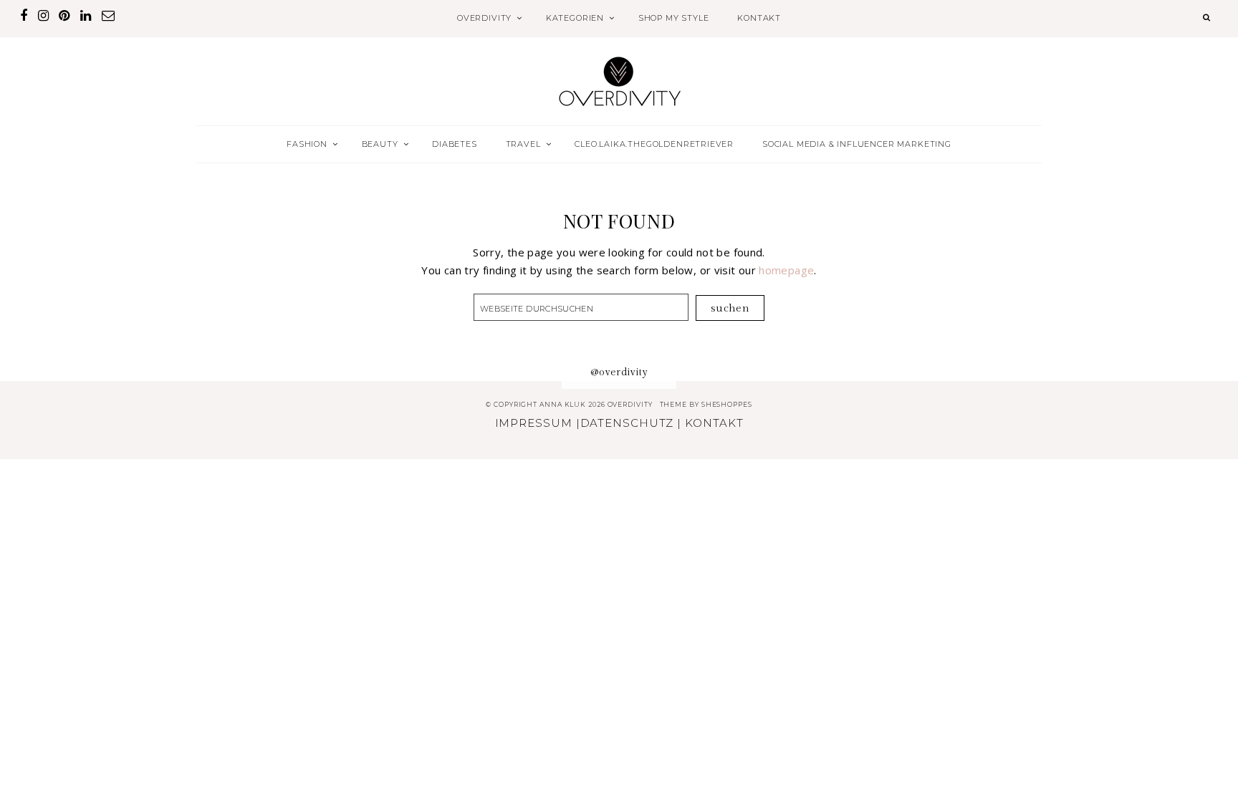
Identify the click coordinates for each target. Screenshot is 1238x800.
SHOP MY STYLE (673, 18)
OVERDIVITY (484, 18)
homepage (786, 270)
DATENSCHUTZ (627, 423)
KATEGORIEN (575, 18)
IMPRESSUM (533, 423)
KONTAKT (759, 18)
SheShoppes (726, 404)
